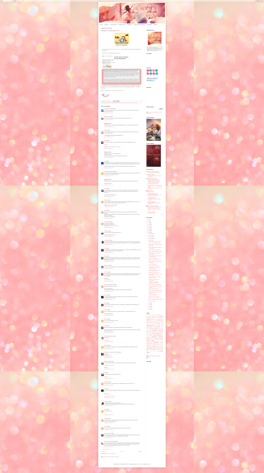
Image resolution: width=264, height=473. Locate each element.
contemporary (106, 102)
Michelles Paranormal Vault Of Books (111, 352)
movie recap (148, 334)
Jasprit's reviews (157, 330)
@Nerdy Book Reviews (110, 396)
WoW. (109, 393)
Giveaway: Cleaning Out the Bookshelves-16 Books (153, 282)
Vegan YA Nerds (107, 116)
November (151, 235)
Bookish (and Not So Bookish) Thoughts (153, 322)
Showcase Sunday (151, 346)
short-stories (161, 344)
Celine (105, 161)
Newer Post (103, 451)
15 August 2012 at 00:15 (108, 112)
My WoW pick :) (107, 340)
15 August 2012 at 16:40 (108, 306)
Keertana (106, 272)
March (150, 309)
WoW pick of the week (109, 365)
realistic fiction (122, 102)
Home (101, 24)
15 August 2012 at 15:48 (108, 268)
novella (154, 335)
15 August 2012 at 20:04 (108, 405)
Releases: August (151, 301)
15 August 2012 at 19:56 (108, 397)
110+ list (154, 314)
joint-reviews (161, 331)
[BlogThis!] (114, 101)
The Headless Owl (107, 433)
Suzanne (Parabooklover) (109, 171)
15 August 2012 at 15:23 (108, 252)
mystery (154, 334)
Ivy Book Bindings (107, 279)
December (151, 233)
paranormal (158, 335)
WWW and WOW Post (108, 356)
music (152, 334)
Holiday (159, 329)
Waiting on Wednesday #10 (153, 272)
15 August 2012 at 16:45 (108, 332)
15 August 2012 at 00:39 (108, 119)
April (150, 307)
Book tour (161, 321)
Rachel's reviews (157, 337)
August (150, 240)
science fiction (155, 343)
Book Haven (150, 190)
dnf (155, 326)
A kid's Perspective (159, 317)
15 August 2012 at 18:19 (108, 378)
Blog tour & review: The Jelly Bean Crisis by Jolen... (154, 292)
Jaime (105, 409)
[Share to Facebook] (117, 101)
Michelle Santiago (107, 361)
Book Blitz (156, 321)
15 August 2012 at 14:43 (108, 227)
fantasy (151, 327)
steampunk (148, 347)
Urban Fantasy (149, 348)
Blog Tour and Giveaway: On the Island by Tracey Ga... (154, 270)
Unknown (106, 200)
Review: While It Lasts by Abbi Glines (155, 290)
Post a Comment (106, 449)
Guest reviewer (148, 329)
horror (162, 329)
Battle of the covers (152, 320)
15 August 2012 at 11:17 (108, 184)
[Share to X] (116, 101)
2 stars (158, 314)
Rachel (105, 210)
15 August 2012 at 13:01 (108, 206)
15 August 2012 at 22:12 (108, 422)
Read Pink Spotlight (154, 339)
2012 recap (148, 316)
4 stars (161, 316)
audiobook (152, 319)
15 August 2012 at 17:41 (108, 357)
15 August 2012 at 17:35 (108, 348)
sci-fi (151, 343)
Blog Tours (129, 24)
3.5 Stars (156, 316)
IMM (147, 330)
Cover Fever (157, 325)
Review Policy (114, 24)
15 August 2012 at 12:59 (108, 196)
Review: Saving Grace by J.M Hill (154, 241)
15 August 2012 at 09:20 (108, 157)
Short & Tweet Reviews (153, 344)
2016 (149, 225)
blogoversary (151, 321)
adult (147, 319)
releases (147, 342)
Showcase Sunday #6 (152, 294)
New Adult (159, 334)
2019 (149, 221)
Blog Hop (159, 320)
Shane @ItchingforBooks (109, 284)
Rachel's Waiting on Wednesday (114, 102)
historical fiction (155, 329)
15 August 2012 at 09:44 (108, 167)
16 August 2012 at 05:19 (108, 446)
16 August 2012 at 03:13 (108, 429)
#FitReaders (148, 314)
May (149, 306)
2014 (149, 229)
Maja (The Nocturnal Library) (109, 441)
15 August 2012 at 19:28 (108, 385)
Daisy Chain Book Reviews (153, 206)
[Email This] (113, 101)
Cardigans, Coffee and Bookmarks (114, 146)
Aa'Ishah (106, 295)
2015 (149, 227)
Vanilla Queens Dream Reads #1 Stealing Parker (154, 268)
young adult (135, 102)
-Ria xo (105, 188)
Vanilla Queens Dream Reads (158, 348)
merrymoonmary (139, 464)
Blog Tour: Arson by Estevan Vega (154, 297)
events (162, 326)
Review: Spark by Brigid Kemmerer (155, 259)
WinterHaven (106, 265)
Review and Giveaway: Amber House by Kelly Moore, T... (155, 256)
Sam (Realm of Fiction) (108, 108)
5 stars (153, 317)
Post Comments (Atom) (110, 453)
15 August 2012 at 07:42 (108, 136)
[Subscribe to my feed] (156, 74)
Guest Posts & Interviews (139, 24)
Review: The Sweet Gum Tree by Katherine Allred (154, 277)
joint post (157, 331)
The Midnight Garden (152, 197)
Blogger (148, 464)
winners (147, 351)
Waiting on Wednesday (129, 102)
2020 (149, 219)
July (149, 303)
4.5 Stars (148, 317)
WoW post (129, 242)
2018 (149, 222)
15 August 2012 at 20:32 (108, 414)
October (150, 236)
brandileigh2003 (107, 221)
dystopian (158, 326)
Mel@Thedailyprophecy (108, 336)
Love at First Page (151, 212)
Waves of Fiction (151, 174)
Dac (153, 326)
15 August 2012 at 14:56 (108, 236)
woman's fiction (152, 351)
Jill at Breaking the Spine (116, 49)
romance (156, 342)
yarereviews (106, 401)
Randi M (105, 140)
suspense (152, 347)
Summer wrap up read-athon (153, 296)
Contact (155, 24)
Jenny (105, 248)
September (151, 238)
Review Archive (122, 24)
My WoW (105, 144)
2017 (149, 224)
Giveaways (149, 24)
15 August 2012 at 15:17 (108, 244)
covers (151, 326)
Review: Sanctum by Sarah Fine (154, 243)
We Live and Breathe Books (153, 171)
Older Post (140, 451)
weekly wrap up (159, 349)
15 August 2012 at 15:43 (108, 261)
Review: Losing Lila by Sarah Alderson (155, 299)
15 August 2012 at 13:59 (108, 218)
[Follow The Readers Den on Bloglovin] (152, 79)
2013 (149, 230)
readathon (161, 339)
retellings (151, 342)
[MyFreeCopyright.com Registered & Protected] (154, 357)
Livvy (105, 388)
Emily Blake (106, 231)
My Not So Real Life (152, 201)
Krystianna (106, 381)
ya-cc (157, 351)
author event (156, 319)
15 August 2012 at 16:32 (108, 291)
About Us (107, 24)
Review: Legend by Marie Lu (153, 265)
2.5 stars (161, 314)
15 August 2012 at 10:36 (108, 175)
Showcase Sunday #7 (152, 264)
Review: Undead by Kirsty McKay (154, 249)
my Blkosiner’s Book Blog (113, 225)
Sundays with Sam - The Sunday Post (154, 172)
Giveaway (156, 327)
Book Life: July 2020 (151, 213)
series (159, 343)
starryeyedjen (107, 240)
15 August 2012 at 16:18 (108, 281)
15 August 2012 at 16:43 (108, 315)
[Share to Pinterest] (118, 101)
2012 (149, 232)
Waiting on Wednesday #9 (153, 288)
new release (151, 335)
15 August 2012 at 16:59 (108, 341)
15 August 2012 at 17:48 (108, 369)
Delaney (105, 130)
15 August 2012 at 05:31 (108, 126)
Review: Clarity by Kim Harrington (154, 284)
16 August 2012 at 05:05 (108, 437)
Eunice (105, 256)
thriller (155, 347)
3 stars (152, 316)
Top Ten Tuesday (160, 347)
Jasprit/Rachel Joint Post (150, 331)
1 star (152, 314)
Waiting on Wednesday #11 (153, 258)
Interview (150, 330)
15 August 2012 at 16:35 (108, 299)
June (150, 304)
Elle (105, 372)
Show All (161, 214)
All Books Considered (152, 178)
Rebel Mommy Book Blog (153, 193)
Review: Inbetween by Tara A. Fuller (155, 251)
